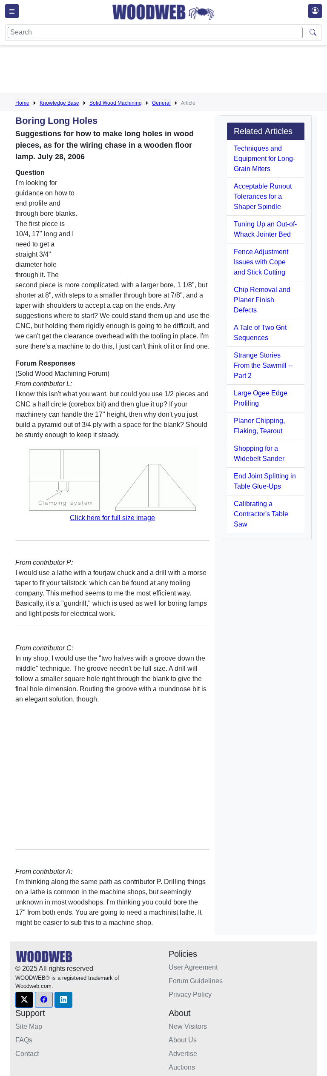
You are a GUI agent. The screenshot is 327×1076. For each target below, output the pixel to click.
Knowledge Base (59, 103)
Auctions (182, 1067)
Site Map (28, 1026)
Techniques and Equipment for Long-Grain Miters (264, 158)
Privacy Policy (190, 994)
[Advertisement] (170, 71)
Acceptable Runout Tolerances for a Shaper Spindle (263, 196)
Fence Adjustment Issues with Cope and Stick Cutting (261, 262)
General (161, 103)
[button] (24, 1000)
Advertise (183, 1053)
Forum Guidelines (196, 980)
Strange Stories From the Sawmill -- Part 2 (263, 365)
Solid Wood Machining (115, 103)
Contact (27, 1053)
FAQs (23, 1040)
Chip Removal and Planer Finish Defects (262, 300)
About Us (183, 1040)
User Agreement (193, 967)
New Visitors (188, 1026)
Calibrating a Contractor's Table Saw (261, 514)
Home (22, 103)
